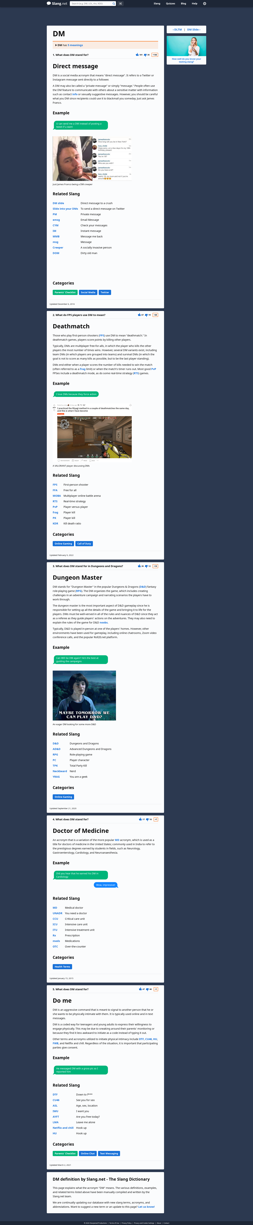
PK (54, 518)
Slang (157, 3)
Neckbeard (60, 771)
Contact (166, 1223)
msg (55, 242)
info (74, 94)
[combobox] (93, 3)
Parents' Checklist (65, 292)
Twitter (105, 292)
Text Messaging (109, 1153)
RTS (136, 373)
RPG (78, 591)
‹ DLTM (177, 29)
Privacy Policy (127, 1223)
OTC (55, 946)
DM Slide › (193, 29)
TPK (55, 765)
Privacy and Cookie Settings (144, 1223)
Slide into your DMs (65, 208)
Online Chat (88, 1153)
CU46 (148, 1039)
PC (54, 760)
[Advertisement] (126, 16)
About (159, 1223)
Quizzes (170, 3)
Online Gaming (63, 543)
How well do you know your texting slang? (186, 60)
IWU (55, 1111)
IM (54, 231)
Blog (183, 3)
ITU (55, 930)
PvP (153, 369)
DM (60, 45)
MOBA (57, 495)
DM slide (58, 203)
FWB (55, 1043)
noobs (104, 622)
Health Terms (62, 966)
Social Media (88, 292)
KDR (55, 523)
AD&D (56, 749)
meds (56, 941)
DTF (141, 1039)
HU (155, 1039)
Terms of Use (114, 1223)
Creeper (58, 247)
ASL (55, 1105)
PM (55, 214)
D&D (143, 586)
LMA (56, 1122)
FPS (101, 335)
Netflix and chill (63, 1128)
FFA (55, 490)
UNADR (57, 913)
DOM (56, 253)
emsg (56, 220)
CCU (55, 919)
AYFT (56, 1116)
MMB (56, 236)
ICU (55, 924)
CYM (56, 225)
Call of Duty (84, 543)
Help (194, 3)
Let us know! (146, 1206)
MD (117, 840)
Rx (54, 935)
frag (83, 369)
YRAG (56, 776)
